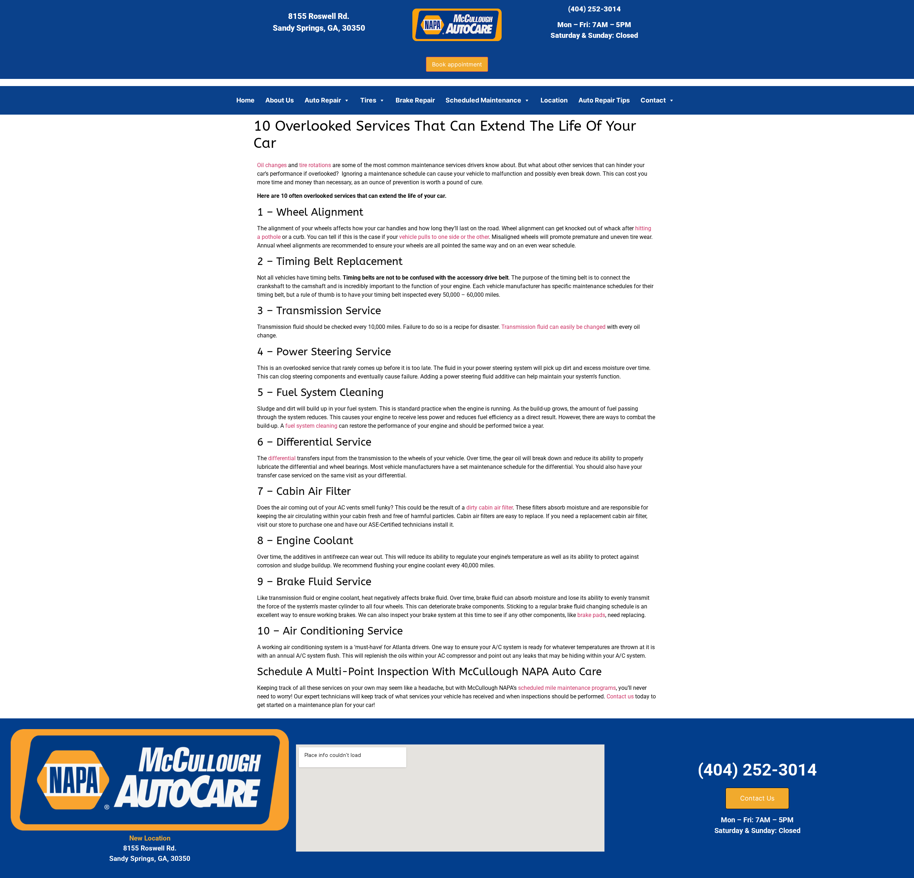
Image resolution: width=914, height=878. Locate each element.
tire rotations (315, 165)
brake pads (591, 615)
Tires (368, 100)
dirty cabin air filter (489, 507)
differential (282, 458)
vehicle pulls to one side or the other (444, 237)
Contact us (620, 696)
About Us (279, 100)
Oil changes (272, 165)
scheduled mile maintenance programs (567, 687)
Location (554, 100)
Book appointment (457, 64)
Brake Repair (415, 100)
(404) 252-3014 (594, 9)
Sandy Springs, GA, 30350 (319, 28)
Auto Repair (323, 100)
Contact (653, 100)
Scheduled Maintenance (483, 100)
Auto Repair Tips (604, 100)
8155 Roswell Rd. (319, 16)
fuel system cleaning (311, 425)
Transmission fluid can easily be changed (553, 326)
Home (245, 100)
